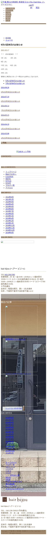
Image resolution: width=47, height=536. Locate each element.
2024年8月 (9, 197)
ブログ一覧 (10, 185)
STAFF (8, 16)
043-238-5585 (10, 275)
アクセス (9, 188)
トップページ (10, 172)
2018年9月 (9, 233)
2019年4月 (9, 218)
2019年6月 (9, 214)
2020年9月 (9, 202)
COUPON (9, 10)
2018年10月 (10, 230)
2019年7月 (9, 211)
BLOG (8, 19)
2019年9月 (9, 206)
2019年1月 (9, 223)
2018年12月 (10, 225)
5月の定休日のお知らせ (15, 81)
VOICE (8, 471)
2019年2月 (9, 221)
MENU (8, 12)
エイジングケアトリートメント (18, 373)
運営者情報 (10, 484)
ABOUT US (10, 8)
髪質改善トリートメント (15, 339)
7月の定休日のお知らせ (15, 83)
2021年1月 (9, 199)
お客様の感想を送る (13, 482)
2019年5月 (9, 216)
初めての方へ (10, 174)
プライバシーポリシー (14, 489)
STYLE (8, 14)
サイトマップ (10, 486)
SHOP (7, 21)
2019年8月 (9, 209)
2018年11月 (10, 228)
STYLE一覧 (15, 475)
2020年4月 (9, 204)
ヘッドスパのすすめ (13, 408)
